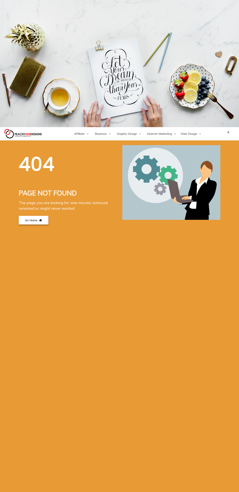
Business (101, 134)
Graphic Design (127, 134)
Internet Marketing (159, 134)
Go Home (31, 220)
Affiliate (79, 134)
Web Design (189, 134)
